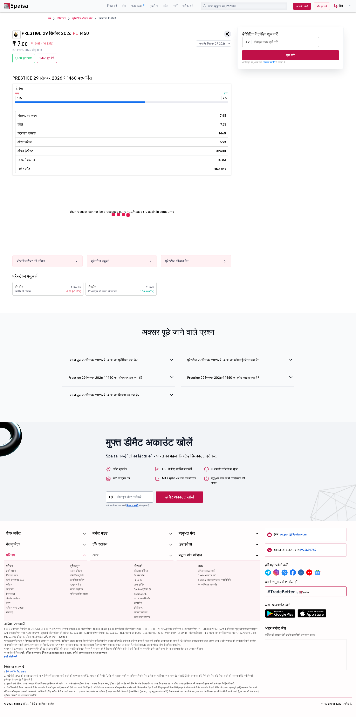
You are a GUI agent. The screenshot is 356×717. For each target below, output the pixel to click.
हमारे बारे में (11, 570)
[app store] (312, 614)
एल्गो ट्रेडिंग (139, 584)
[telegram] (268, 572)
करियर (9, 584)
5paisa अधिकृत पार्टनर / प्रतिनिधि (214, 579)
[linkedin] (301, 572)
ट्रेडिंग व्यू (138, 607)
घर (49, 18)
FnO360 (138, 579)
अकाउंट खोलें (302, 6)
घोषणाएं (9, 612)
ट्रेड (124, 6)
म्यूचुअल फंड (75, 584)
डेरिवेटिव (61, 18)
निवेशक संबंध (12, 575)
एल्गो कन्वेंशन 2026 (15, 579)
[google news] (317, 572)
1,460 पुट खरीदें (23, 58)
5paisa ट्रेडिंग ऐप (142, 589)
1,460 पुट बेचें (47, 58)
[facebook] (293, 572)
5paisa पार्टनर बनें (206, 575)
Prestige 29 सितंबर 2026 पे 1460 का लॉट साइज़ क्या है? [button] (223, 377)
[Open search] (205, 6)
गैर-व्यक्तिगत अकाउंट (207, 584)
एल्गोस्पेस (138, 602)
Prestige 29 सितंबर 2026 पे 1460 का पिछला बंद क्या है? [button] (103, 395)
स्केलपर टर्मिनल (141, 570)
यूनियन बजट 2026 (14, 607)
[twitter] (284, 572)
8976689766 (308, 550)
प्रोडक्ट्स (136, 6)
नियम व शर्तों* (269, 62)
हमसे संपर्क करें (10, 656)
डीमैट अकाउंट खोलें (179, 497)
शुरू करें (290, 55)
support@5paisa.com (293, 534)
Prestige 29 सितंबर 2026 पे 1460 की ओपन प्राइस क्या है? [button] (105, 377)
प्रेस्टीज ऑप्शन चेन (82, 18)
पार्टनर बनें (188, 6)
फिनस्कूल (10, 593)
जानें (175, 6)
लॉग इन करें (322, 6)
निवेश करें (112, 6)
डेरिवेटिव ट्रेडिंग (77, 575)
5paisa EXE (140, 593)
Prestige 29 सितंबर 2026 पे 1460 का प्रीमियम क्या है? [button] (103, 360)
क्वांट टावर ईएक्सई (142, 616)
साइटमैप (10, 589)
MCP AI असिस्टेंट (142, 598)
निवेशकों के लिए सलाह (16, 671)
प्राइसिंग (153, 6)
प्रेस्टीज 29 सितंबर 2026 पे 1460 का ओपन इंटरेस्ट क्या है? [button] (223, 360)
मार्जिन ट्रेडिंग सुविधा (79, 593)
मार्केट (165, 6)
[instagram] (276, 572)
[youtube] (309, 572)
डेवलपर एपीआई (141, 612)
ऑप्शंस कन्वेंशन (13, 598)
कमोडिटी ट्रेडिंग (77, 579)
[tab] (118, 362)
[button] (341, 6)
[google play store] (280, 614)
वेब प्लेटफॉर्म (139, 575)
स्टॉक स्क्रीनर (76, 589)
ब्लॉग (8, 602)
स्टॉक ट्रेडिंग (76, 570)
